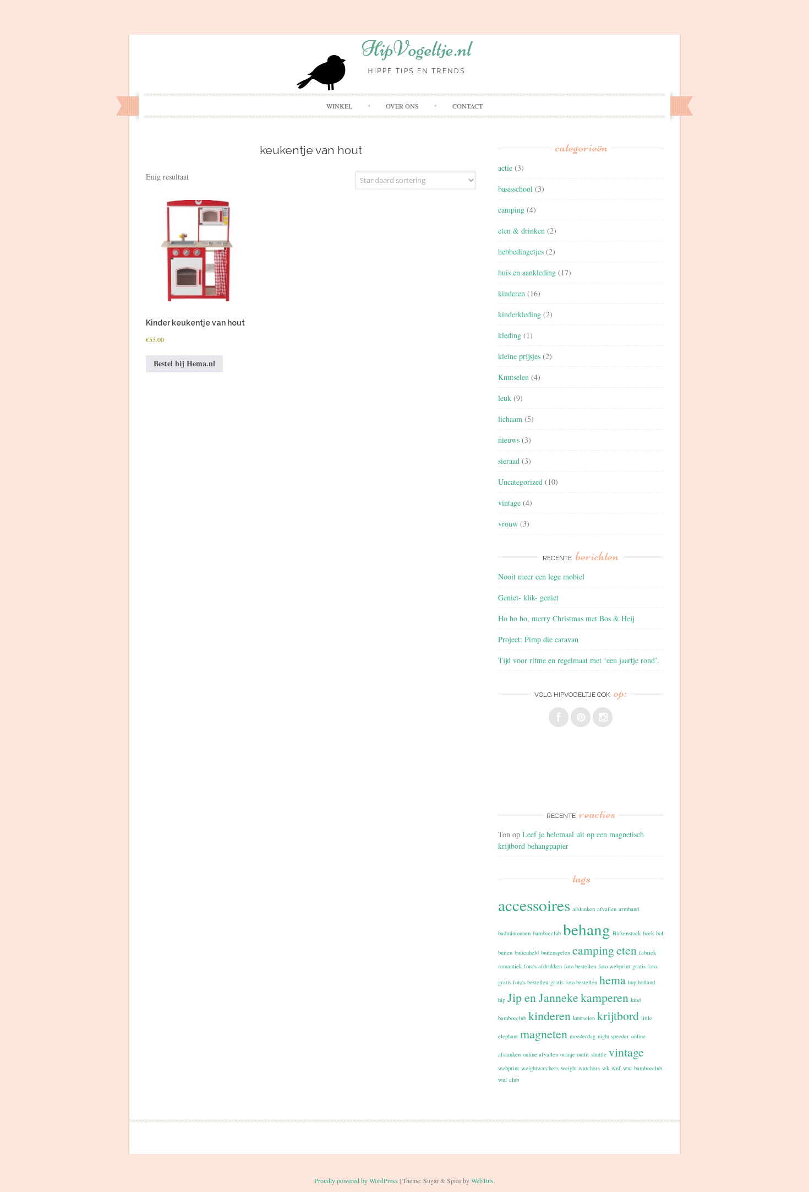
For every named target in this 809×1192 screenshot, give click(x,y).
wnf (616, 1068)
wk (605, 1068)
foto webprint (614, 966)
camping (511, 209)
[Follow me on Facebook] (559, 717)
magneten (543, 1034)
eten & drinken (521, 230)
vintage (509, 502)
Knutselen (513, 377)
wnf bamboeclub (642, 1068)
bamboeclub (547, 933)
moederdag (582, 1036)
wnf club (508, 1079)
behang (586, 929)
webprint (508, 1068)
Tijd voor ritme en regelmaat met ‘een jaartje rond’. (578, 660)
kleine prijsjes (519, 356)
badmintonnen (514, 933)
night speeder (613, 1036)
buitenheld (527, 952)
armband (629, 909)
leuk (504, 398)
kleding (509, 335)
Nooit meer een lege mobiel (541, 576)
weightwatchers (540, 1068)
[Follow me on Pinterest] (581, 717)
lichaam (510, 419)
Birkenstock (627, 933)
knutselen (584, 1018)
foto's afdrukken (543, 966)
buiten (505, 952)
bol (659, 933)
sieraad (509, 461)
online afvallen (540, 1054)
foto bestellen (580, 966)
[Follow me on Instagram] (603, 717)
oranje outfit (574, 1054)
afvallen (606, 909)
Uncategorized (520, 481)
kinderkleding (519, 314)
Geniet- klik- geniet (528, 597)
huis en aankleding (527, 272)
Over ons (402, 105)
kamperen (604, 997)
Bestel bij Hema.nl (184, 363)
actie (505, 167)
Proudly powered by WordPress (356, 1180)
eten (626, 950)
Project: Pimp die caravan (538, 639)
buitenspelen (555, 952)
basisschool (515, 188)
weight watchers (580, 1068)
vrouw (508, 523)
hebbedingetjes (521, 251)
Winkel (339, 105)
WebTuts (482, 1180)
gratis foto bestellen (573, 982)
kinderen (511, 293)
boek (648, 933)
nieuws (509, 440)
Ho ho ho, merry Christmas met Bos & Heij (566, 618)
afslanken (583, 909)
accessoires (534, 904)
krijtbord (618, 1015)
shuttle (598, 1054)
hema (612, 980)
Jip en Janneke (542, 997)
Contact (467, 105)
